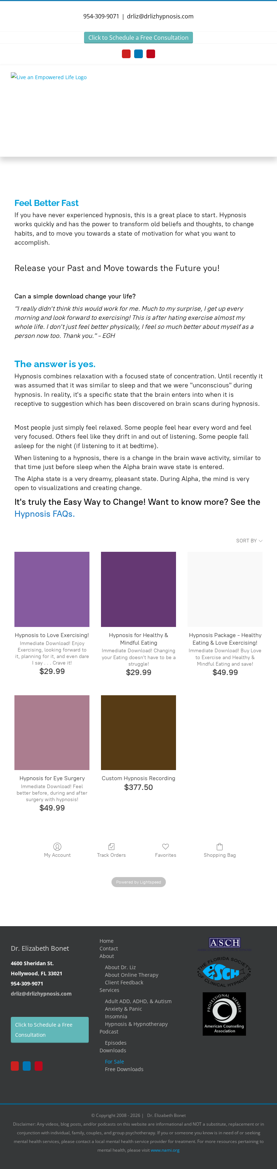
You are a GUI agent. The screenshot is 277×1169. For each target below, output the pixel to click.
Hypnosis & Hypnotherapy (136, 1023)
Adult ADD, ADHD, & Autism (138, 1001)
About (107, 956)
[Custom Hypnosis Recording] (138, 732)
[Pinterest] (39, 1066)
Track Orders (111, 855)
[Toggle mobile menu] (263, 81)
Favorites (165, 855)
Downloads (113, 1050)
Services (109, 990)
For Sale (114, 1061)
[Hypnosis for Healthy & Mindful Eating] (138, 589)
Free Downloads (124, 1069)
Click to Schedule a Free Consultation (138, 38)
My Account (57, 855)
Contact (109, 948)
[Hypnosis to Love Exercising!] (51, 589)
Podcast (109, 1031)
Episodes (116, 1042)
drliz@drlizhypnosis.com (160, 16)
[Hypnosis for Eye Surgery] (51, 732)
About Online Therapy (131, 974)
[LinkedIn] (27, 1066)
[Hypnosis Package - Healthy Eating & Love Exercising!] (225, 589)
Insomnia (116, 1016)
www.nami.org (165, 1150)
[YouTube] (15, 1066)
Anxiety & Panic (123, 1008)
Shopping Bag (220, 855)
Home (107, 940)
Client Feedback (124, 982)
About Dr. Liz (120, 967)
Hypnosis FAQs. (44, 513)
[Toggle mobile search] (250, 81)
